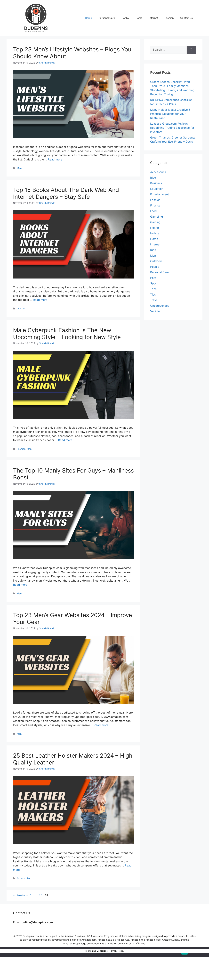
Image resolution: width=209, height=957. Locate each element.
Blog (153, 177)
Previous (20, 895)
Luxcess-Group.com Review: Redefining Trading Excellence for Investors (172, 128)
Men (19, 168)
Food (153, 211)
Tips (153, 294)
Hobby (125, 17)
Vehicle (155, 311)
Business (156, 183)
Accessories (23, 878)
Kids (153, 250)
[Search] (191, 50)
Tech (153, 289)
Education (156, 188)
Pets (153, 277)
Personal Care (106, 17)
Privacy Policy (117, 950)
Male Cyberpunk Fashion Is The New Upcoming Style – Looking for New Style (67, 333)
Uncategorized (159, 305)
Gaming (155, 222)
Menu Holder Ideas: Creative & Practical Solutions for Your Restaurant (170, 114)
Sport (153, 283)
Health (154, 227)
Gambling (156, 216)
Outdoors (156, 261)
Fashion (169, 17)
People (154, 266)
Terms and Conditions (96, 950)
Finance (155, 205)
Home (88, 17)
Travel (154, 300)
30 (41, 895)
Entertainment (159, 194)
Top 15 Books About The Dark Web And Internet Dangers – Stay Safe (66, 193)
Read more (55, 159)
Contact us (186, 17)
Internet (153, 17)
